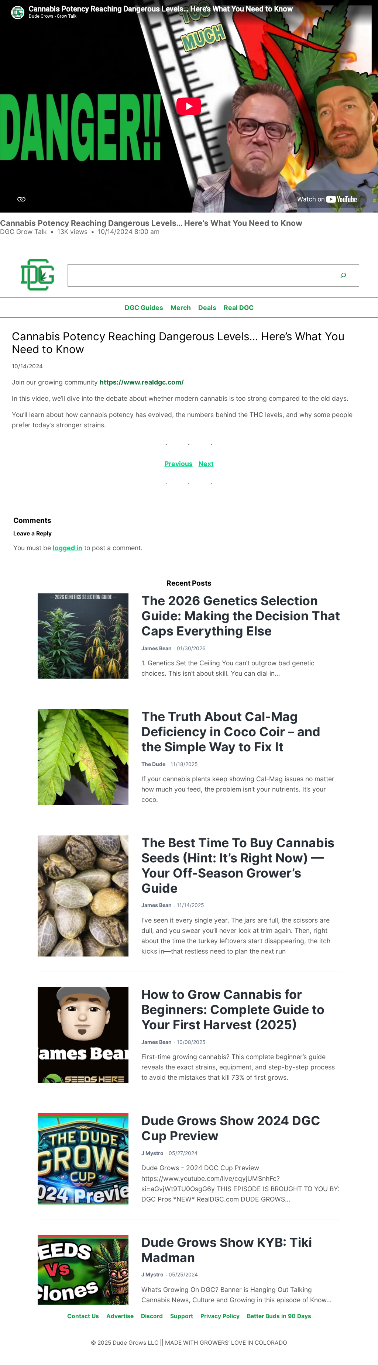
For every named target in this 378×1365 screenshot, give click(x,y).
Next (206, 464)
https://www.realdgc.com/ (142, 382)
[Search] (343, 275)
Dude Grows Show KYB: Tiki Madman (226, 1250)
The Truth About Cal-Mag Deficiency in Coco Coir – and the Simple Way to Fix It (230, 731)
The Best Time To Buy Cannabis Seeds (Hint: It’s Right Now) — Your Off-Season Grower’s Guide (237, 865)
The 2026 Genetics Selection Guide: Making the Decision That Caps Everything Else (240, 615)
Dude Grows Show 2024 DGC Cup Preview (230, 1128)
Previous (179, 464)
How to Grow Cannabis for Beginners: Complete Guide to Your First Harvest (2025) (232, 1009)
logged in (67, 548)
